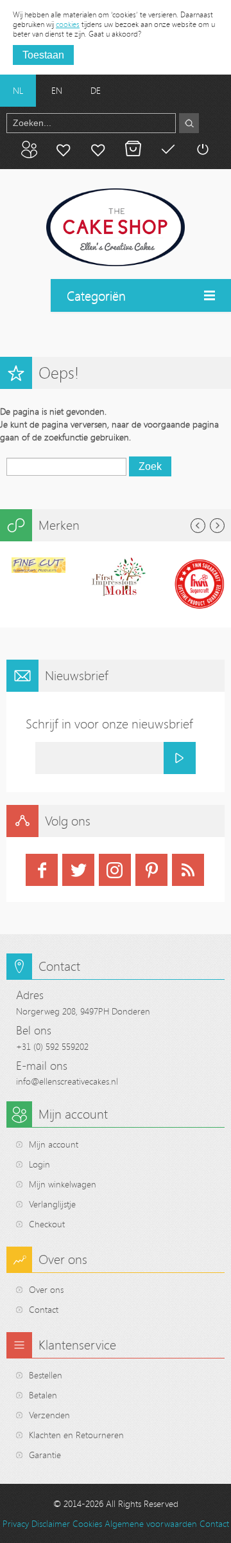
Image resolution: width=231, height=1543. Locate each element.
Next (217, 525)
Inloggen (202, 149)
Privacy (16, 1523)
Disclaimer (50, 1523)
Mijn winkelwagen (133, 149)
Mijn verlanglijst (98, 149)
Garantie (45, 1454)
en (56, 90)
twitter (78, 870)
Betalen (167, 149)
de (95, 90)
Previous (198, 525)
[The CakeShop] (115, 227)
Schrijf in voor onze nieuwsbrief (109, 723)
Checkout (47, 1224)
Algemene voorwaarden (151, 1523)
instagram (115, 870)
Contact (43, 1309)
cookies (68, 24)
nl (18, 90)
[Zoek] (189, 123)
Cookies (87, 1523)
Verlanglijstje (52, 1204)
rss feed (188, 870)
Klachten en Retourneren (76, 1435)
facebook (42, 870)
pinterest (151, 870)
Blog (29, 149)
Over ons (46, 1289)
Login (39, 1164)
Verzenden (49, 1415)
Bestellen (45, 1375)
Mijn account (63, 149)
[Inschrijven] (180, 758)
